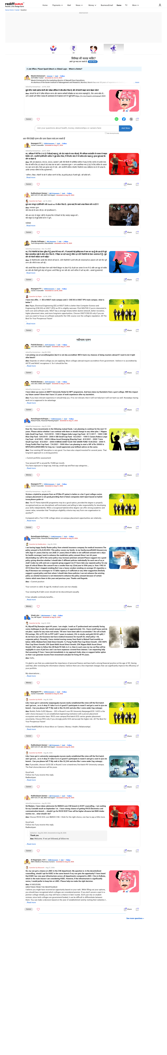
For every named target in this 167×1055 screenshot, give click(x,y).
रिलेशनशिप (93, 53)
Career (17, 10)
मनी (73, 53)
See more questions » (135, 918)
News (78, 5)
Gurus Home (9, 10)
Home (45, 5)
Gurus (119, 5)
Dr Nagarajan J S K (38, 860)
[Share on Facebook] (124, 119)
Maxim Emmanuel (38, 76)
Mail (69, 5)
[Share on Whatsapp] (116, 119)
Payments (56, 5)
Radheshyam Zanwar (39, 193)
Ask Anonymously (113, 133)
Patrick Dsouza (37, 345)
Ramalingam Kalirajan (39, 419)
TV (126, 5)
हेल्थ (53, 53)
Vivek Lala (35, 615)
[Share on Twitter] (131, 119)
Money (91, 5)
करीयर (113, 53)
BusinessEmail (107, 5)
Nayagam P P (36, 143)
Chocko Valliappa (38, 241)
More (134, 5)
